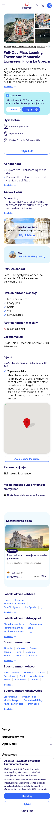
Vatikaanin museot (14, 631)
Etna (30, 627)
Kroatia (33, 655)
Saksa (33, 648)
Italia (14, 46)
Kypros (21, 648)
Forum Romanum (13, 627)
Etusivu (7, 46)
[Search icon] (37, 5)
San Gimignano (12, 607)
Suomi (7, 655)
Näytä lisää (27, 151)
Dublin (34, 679)
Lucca (7, 600)
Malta (7, 679)
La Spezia (30, 607)
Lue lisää (8, 86)
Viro (18, 651)
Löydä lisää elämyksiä (30, 256)
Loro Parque (10, 696)
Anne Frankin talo (13, 703)
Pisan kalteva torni (27, 226)
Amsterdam (37, 676)
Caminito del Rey (33, 700)
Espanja (30, 651)
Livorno (19, 600)
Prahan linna (29, 696)
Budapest (20, 679)
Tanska (8, 651)
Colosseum (35, 624)
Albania (8, 648)
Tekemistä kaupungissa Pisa (31, 46)
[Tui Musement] (27, 6)
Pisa (20, 253)
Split (22, 676)
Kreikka (19, 655)
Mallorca (28, 672)
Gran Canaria (11, 672)
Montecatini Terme (14, 603)
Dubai (41, 672)
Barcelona (9, 676)
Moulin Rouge (11, 700)
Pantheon (33, 703)
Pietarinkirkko (37, 631)
